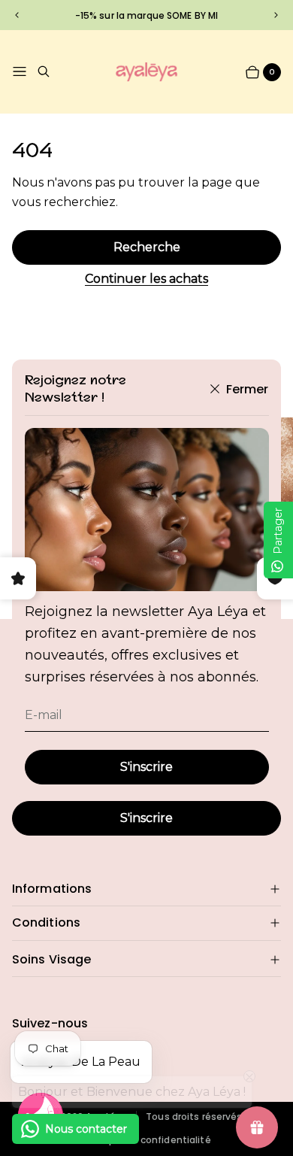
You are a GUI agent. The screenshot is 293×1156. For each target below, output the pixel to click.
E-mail (43, 715)
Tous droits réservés (194, 1117)
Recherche (146, 247)
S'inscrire (146, 767)
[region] (146, 14)
